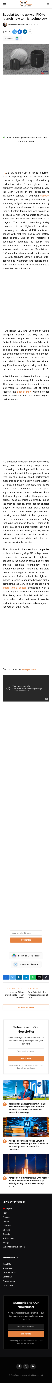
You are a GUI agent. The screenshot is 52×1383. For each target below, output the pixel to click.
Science (6, 1230)
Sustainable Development (14, 1247)
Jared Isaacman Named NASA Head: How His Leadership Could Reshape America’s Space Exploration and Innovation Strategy (27, 1108)
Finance (6, 1217)
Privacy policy (9, 1281)
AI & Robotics (8, 1238)
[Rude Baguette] (26, 4)
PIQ (4, 172)
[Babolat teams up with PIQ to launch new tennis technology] (26, 59)
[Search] (48, 4)
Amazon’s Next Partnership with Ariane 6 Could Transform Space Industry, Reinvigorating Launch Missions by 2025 (29, 1182)
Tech (5, 1213)
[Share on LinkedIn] (25, 31)
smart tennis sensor (14, 587)
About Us (7, 1264)
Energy (6, 1242)
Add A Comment (26, 1007)
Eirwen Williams (14, 24)
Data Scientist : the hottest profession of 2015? (38, 995)
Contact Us (7, 1277)
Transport (7, 1225)
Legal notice (8, 1285)
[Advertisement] (26, 106)
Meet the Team (9, 1272)
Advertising (8, 1268)
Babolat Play (23, 391)
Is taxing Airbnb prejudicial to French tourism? (14, 995)
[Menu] (4, 4)
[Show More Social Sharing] (30, 31)
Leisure (6, 1221)
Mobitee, (44, 195)
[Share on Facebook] (19, 31)
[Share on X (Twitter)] (14, 31)
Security (6, 1234)
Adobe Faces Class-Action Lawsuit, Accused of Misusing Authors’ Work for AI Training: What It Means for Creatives (29, 1145)
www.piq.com (28, 669)
